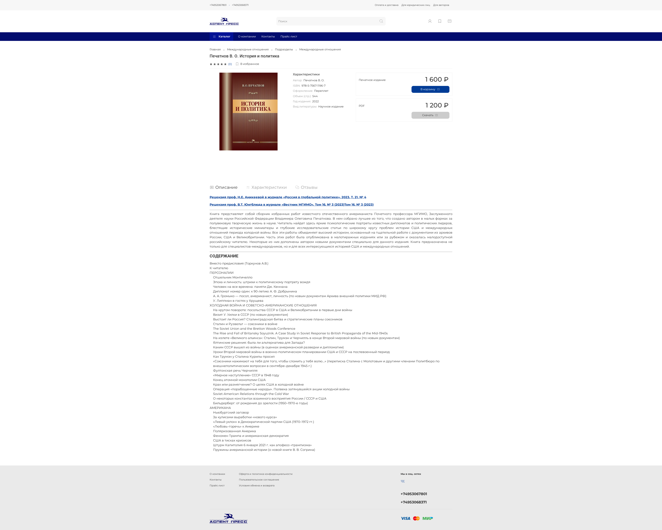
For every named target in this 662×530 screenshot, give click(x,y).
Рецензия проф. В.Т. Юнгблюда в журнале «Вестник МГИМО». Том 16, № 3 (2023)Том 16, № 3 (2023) (292, 205)
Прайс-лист (288, 36)
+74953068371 (240, 5)
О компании (247, 36)
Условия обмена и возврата (256, 485)
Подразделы (284, 49)
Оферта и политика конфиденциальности (266, 473)
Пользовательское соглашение (259, 479)
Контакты (268, 36)
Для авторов (441, 5)
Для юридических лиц (416, 5)
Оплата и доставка (386, 5)
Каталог (224, 36)
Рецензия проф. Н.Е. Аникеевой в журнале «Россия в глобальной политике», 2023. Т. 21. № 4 (288, 197)
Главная (215, 49)
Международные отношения (248, 49)
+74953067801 (218, 5)
